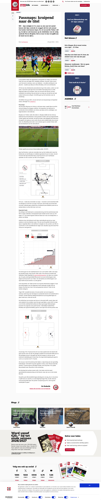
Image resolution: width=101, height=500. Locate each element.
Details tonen (74, 497)
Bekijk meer (70, 73)
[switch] (40, 497)
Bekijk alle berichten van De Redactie (40, 388)
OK (89, 485)
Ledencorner (44, 5)
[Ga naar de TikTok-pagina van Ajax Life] (53, 1)
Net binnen (35, 5)
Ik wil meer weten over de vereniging (73, 1)
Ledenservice (87, 1)
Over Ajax (55, 5)
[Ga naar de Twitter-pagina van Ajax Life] (49, 1)
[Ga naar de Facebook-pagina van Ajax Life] (46, 1)
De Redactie (25, 42)
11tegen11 (33, 101)
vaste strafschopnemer (40, 275)
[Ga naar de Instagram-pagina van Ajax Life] (51, 1)
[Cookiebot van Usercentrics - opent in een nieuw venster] (9, 497)
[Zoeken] (63, 1)
